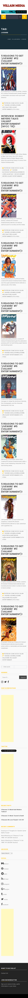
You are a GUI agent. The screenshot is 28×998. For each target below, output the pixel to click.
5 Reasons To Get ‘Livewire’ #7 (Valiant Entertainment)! (12, 307)
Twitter (6, 899)
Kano (11, 353)
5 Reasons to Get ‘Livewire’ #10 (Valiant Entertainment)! (12, 186)
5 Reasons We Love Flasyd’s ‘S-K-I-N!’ (12, 820)
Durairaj (3, 830)
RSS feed (5, 879)
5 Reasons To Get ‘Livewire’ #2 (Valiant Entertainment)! (12, 610)
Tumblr (5, 894)
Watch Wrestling (6, 840)
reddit (5, 874)
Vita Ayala (15, 109)
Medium (6, 864)
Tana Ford (8, 107)
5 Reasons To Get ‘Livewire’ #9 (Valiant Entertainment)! (12, 247)
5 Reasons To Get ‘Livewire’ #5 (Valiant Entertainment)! (12, 427)
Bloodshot (6, 172)
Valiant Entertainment (14, 176)
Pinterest (6, 869)
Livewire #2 (8, 658)
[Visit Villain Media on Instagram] (2, 682)
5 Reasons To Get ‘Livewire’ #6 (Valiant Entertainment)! (12, 367)
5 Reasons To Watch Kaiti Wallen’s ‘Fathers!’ (11, 810)
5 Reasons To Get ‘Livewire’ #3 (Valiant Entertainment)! (12, 550)
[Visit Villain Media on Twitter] (5, 682)
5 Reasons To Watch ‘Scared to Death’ (12, 815)
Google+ (6, 889)
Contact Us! (4, 973)
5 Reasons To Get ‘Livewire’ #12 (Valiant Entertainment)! (12, 59)
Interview (13, 172)
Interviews (5, 170)
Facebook (5, 904)
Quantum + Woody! (13, 174)
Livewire (12, 105)
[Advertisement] (7, 718)
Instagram (6, 884)
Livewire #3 (8, 598)
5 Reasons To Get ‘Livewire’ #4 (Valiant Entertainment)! (12, 487)
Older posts (6, 667)
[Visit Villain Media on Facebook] (8, 682)
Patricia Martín (10, 535)
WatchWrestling (5, 835)
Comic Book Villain (17, 103)
